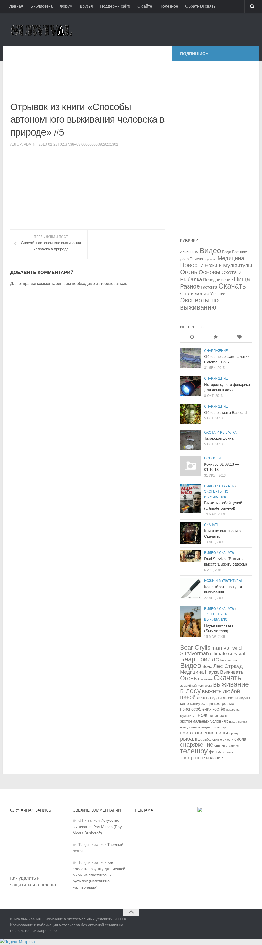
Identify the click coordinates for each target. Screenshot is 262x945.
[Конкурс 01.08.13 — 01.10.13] (190, 466)
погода (242, 721)
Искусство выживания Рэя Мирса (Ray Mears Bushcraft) (97, 826)
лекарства (232, 709)
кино (184, 703)
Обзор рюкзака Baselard (225, 412)
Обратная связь (200, 6)
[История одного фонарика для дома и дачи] (190, 386)
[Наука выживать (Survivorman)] (190, 621)
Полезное (168, 6)
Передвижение (218, 279)
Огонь (189, 272)
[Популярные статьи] (216, 337)
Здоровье (210, 259)
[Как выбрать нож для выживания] (190, 588)
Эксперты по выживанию (199, 303)
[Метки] (240, 337)
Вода (226, 252)
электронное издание (201, 757)
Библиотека (41, 6)
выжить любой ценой (210, 694)
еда (215, 697)
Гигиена (196, 258)
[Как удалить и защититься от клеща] (37, 844)
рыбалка (191, 739)
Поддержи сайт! (115, 6)
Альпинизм (189, 252)
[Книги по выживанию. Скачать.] (190, 533)
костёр (219, 709)
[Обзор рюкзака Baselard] (190, 414)
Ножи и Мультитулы (228, 265)
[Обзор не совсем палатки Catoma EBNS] (190, 358)
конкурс (197, 703)
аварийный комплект (196, 685)
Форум (66, 6)
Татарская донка (218, 438)
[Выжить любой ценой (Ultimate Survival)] (190, 498)
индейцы (244, 698)
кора (209, 704)
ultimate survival (227, 653)
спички (219, 745)
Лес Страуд (228, 666)
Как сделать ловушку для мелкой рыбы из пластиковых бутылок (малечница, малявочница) (99, 874)
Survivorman (194, 653)
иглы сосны (229, 698)
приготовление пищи (204, 732)
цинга (229, 752)
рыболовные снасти (218, 739)
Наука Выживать (224, 672)
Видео (210, 250)
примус (235, 733)
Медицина (230, 258)
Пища (242, 278)
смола (240, 739)
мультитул (188, 716)
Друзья (86, 6)
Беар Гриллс (199, 659)
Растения (209, 287)
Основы (209, 272)
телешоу (194, 751)
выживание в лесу (214, 688)
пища (233, 721)
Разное (190, 286)
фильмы (217, 752)
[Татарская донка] (190, 440)
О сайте (144, 6)
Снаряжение (194, 293)
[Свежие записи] (192, 337)
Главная (15, 6)
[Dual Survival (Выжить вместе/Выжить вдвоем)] (190, 556)
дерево (204, 697)
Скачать (232, 286)
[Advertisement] (103, 74)
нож (203, 715)
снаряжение (196, 744)
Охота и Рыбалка (220, 432)
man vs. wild (226, 648)
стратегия (232, 745)
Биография (228, 660)
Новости (192, 265)
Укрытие (217, 294)
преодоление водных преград (203, 727)
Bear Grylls (195, 647)
